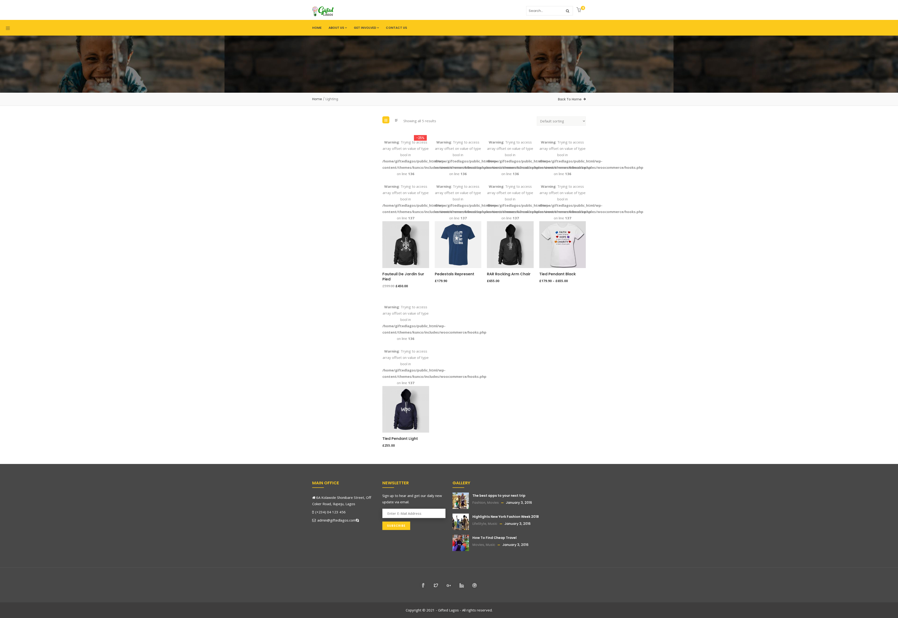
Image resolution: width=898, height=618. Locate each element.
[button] (579, 10)
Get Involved (365, 28)
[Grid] (385, 119)
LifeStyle (479, 523)
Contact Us (396, 28)
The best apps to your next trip (498, 495)
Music (492, 523)
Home (317, 28)
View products (541, 245)
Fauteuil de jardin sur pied (403, 276)
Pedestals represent (454, 274)
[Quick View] (384, 263)
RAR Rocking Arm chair (509, 274)
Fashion (478, 502)
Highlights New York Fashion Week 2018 (505, 516)
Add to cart (384, 245)
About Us (336, 28)
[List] (396, 119)
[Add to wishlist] (384, 254)
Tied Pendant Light (400, 438)
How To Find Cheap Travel (494, 537)
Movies (493, 502)
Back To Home (570, 99)
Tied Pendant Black (557, 274)
